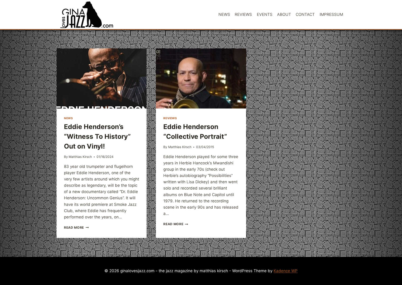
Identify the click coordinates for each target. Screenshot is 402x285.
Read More (76, 227)
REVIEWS (243, 14)
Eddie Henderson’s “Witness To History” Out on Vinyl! (97, 136)
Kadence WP (286, 270)
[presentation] (102, 78)
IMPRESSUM (331, 14)
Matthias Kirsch (80, 157)
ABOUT (284, 14)
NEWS (224, 14)
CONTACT (305, 14)
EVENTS (264, 14)
